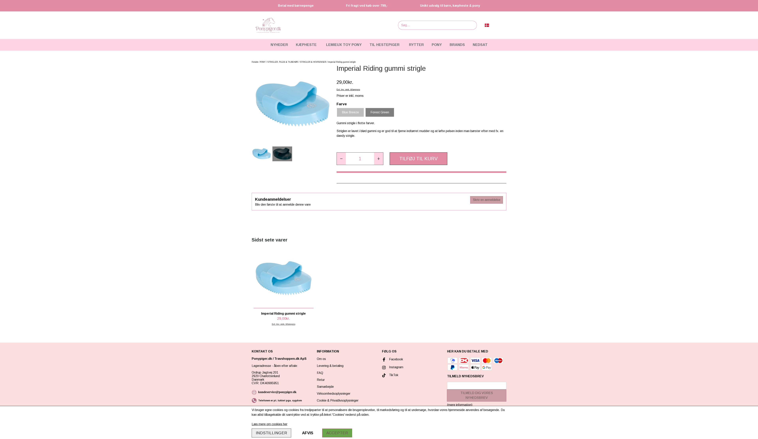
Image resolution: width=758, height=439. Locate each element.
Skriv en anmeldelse (486, 199)
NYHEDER (279, 45)
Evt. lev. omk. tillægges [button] (348, 89)
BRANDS (457, 45)
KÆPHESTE (306, 45)
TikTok (393, 375)
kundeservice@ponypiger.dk (277, 392)
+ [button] (378, 158)
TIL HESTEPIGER (385, 45)
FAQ (320, 373)
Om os (321, 359)
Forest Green (380, 112)
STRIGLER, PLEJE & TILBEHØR (282, 62)
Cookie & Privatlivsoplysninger (337, 400)
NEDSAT (480, 45)
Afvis (307, 433)
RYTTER (416, 45)
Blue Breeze (350, 112)
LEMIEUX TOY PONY (344, 45)
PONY (437, 45)
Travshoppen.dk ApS (290, 358)
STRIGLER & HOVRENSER (313, 62)
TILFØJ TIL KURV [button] (418, 158)
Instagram (396, 367)
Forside (255, 62)
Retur (321, 379)
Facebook (396, 359)
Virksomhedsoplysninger (333, 393)
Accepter (337, 433)
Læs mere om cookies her (269, 424)
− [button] (341, 158)
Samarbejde (325, 386)
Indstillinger (271, 433)
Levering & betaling (330, 365)
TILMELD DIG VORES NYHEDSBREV (477, 395)
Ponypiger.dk (262, 358)
